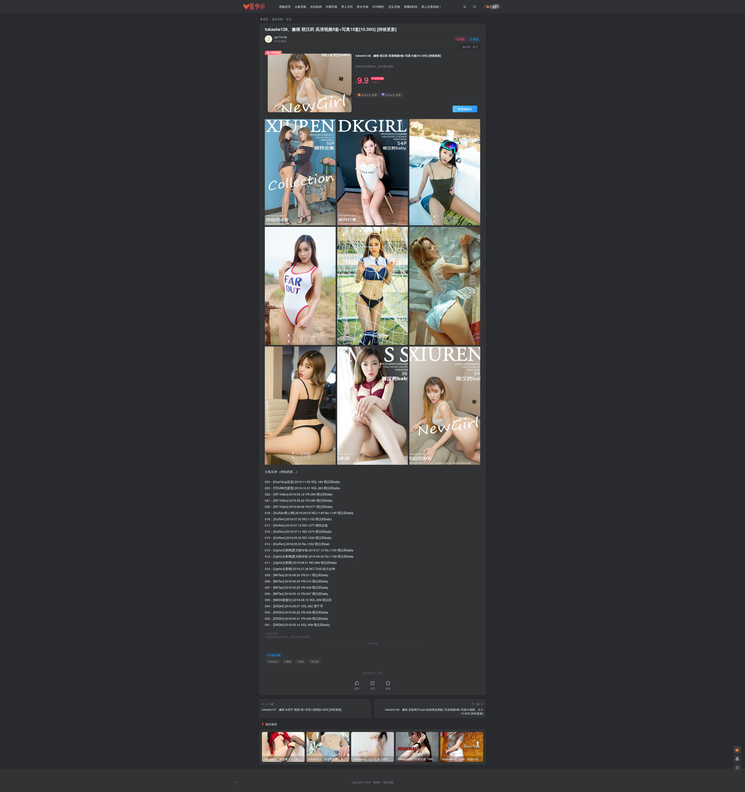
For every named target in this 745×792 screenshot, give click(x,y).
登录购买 (466, 109)
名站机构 (316, 6)
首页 (265, 19)
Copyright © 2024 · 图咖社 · (367, 782)
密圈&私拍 (411, 6)
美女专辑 (362, 6)
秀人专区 (347, 6)
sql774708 (280, 37)
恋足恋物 (394, 6)
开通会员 (494, 6)
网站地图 (388, 782)
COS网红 (378, 6)
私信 (475, 39)
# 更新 (300, 661)
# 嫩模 (287, 661)
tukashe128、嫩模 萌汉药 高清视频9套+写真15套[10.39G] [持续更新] (331, 29)
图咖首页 (285, 6)
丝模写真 (331, 6)
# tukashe (273, 661)
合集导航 (300, 6)
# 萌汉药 (314, 661)
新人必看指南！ (431, 6)
